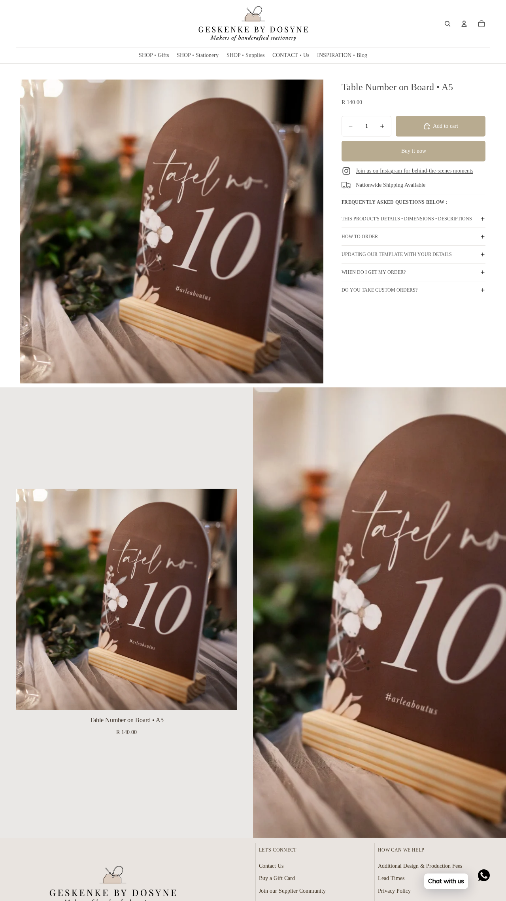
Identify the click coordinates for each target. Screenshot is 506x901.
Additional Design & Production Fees (420, 866)
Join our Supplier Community (292, 891)
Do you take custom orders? (379, 290)
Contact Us (271, 866)
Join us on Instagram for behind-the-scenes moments (414, 171)
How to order (360, 236)
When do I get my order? (374, 272)
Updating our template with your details (397, 254)
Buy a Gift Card (277, 878)
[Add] (225, 698)
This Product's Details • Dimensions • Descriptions (407, 219)
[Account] (464, 23)
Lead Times (391, 878)
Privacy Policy (394, 891)
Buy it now (413, 151)
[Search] (447, 23)
